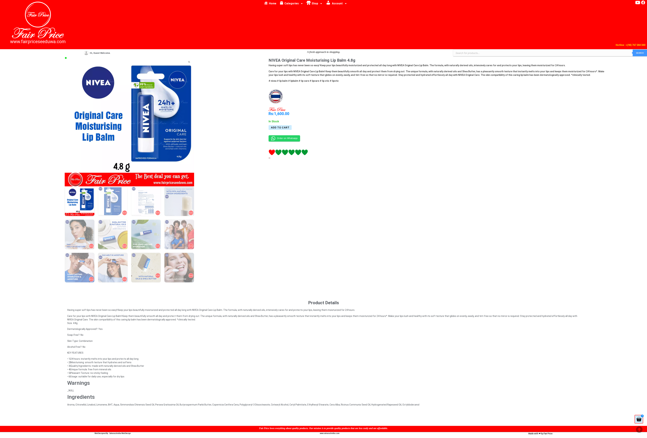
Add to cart (280, 127)
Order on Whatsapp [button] (287, 138)
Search (640, 53)
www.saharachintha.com (330, 433)
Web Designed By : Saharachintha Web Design (113, 433)
